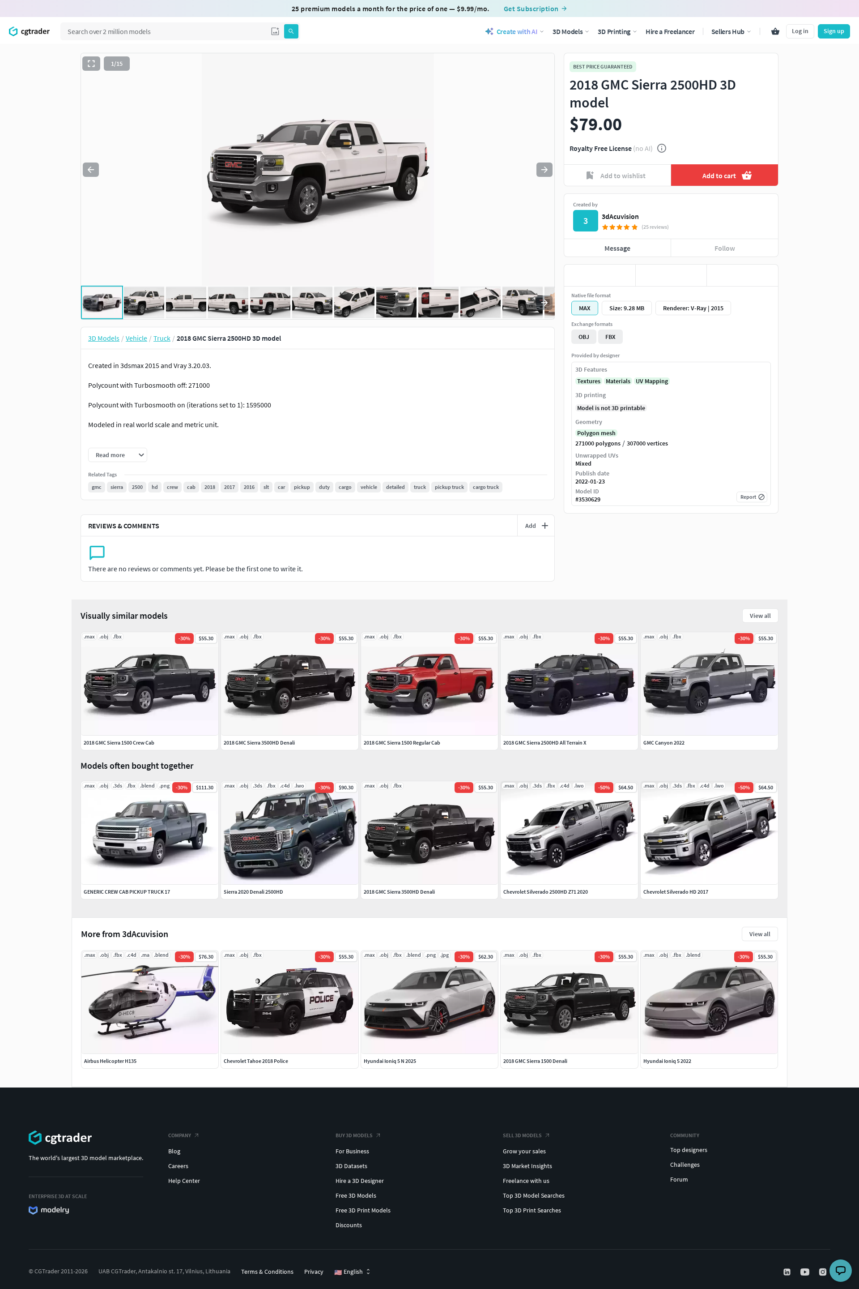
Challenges (685, 1165)
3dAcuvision (620, 216)
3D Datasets (351, 1166)
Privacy (313, 1272)
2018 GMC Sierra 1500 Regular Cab (402, 742)
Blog (174, 1151)
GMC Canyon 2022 (664, 742)
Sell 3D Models (522, 1135)
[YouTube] (805, 1272)
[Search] (291, 31)
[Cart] (775, 31)
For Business (352, 1151)
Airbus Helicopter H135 (110, 1061)
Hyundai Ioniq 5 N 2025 (390, 1061)
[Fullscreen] (91, 63)
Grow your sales (524, 1151)
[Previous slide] (91, 170)
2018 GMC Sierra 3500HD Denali (399, 891)
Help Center (184, 1181)
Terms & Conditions (267, 1272)
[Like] (599, 275)
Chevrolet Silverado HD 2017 (675, 891)
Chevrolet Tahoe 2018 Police (256, 1061)
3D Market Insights (527, 1166)
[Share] (742, 275)
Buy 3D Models (354, 1135)
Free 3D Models (356, 1195)
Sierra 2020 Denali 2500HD (253, 891)
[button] (275, 31)
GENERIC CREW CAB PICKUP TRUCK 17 (127, 891)
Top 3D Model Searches (534, 1195)
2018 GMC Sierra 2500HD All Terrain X (544, 742)
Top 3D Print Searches (532, 1210)
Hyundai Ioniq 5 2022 (667, 1061)
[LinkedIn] (788, 1272)
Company (179, 1135)
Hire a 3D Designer (360, 1181)
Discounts (349, 1225)
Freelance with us (526, 1181)
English (348, 1272)
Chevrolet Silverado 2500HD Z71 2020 (545, 891)
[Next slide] (544, 170)
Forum (679, 1179)
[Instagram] (823, 1272)
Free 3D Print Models (363, 1210)
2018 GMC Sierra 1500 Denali (535, 1061)
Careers (178, 1166)
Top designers (688, 1150)
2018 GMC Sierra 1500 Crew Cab (119, 742)
